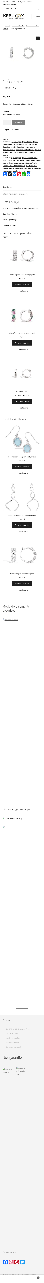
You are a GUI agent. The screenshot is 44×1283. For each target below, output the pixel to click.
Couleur (6, 111)
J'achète (18, 122)
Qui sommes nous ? (13, 1047)
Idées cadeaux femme (25, 152)
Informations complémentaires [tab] (15, 194)
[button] (38, 38)
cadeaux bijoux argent (22, 171)
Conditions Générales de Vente (18, 1029)
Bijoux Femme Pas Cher (22, 144)
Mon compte (7, 1279)
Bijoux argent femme (29, 158)
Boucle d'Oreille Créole (16, 166)
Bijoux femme (25, 160)
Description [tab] (7, 187)
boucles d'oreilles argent (18, 168)
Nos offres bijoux (12, 1042)
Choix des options (22, 401)
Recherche (22, 1279)
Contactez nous (12, 1033)
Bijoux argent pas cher (11, 160)
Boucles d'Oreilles (18, 26)
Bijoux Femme (27, 142)
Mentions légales (13, 1038)
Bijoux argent (16, 142)
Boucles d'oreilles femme (25, 150)
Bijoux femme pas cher (16, 163)
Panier (33, 1277)
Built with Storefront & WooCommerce (20, 1274)
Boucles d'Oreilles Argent (20, 147)
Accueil (7, 26)
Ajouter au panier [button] (22, 284)
